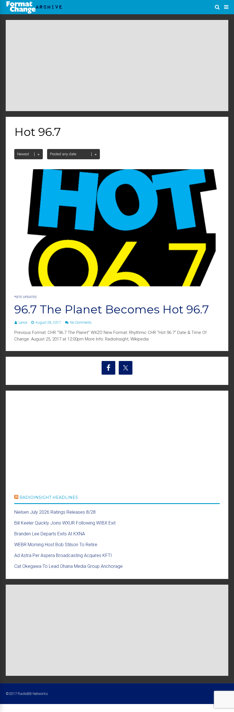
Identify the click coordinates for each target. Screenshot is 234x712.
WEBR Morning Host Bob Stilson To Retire (55, 544)
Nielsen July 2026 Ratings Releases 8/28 (55, 512)
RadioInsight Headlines (48, 497)
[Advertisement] (117, 65)
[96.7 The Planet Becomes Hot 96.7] (117, 284)
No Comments (81, 323)
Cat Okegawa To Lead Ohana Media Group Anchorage (68, 566)
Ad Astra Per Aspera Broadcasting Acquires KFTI (63, 555)
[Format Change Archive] (34, 13)
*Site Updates (25, 297)
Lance (23, 323)
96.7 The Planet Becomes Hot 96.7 (111, 309)
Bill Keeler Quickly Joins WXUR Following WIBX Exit (65, 523)
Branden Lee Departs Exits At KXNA (49, 533)
